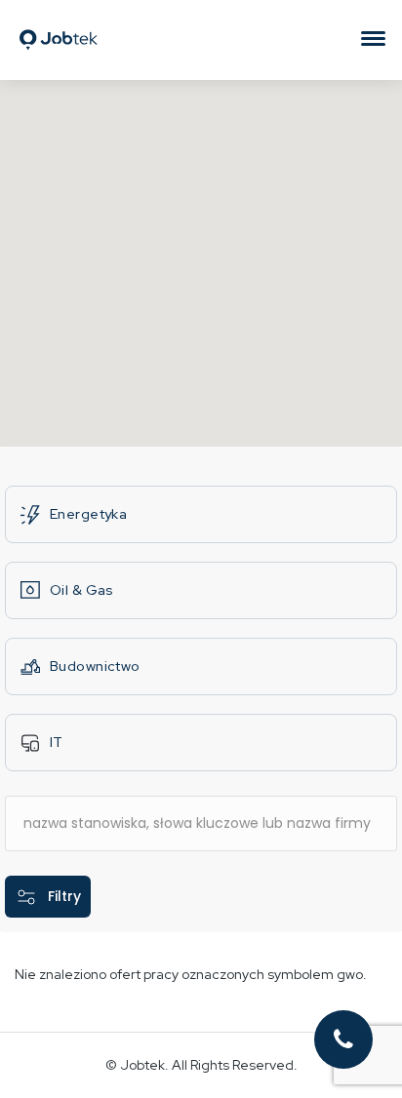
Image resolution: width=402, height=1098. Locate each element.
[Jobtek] (59, 15)
